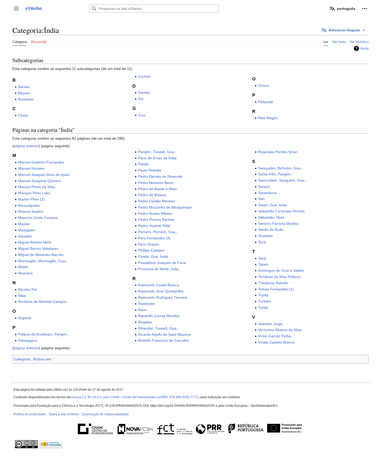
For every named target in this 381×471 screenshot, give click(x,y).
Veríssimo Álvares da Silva (279, 330)
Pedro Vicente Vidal (154, 226)
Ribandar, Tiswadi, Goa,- (158, 328)
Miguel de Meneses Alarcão (41, 255)
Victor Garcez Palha (274, 336)
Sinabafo (265, 236)
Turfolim (264, 301)
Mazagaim (26, 230)
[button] (16, 9)
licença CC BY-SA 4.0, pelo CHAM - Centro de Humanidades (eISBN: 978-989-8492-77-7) (134, 397)
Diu (141, 99)
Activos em (42, 359)
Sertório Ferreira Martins (278, 224)
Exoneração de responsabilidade (105, 414)
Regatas (145, 322)
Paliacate (265, 102)
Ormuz (263, 85)
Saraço (264, 186)
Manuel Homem (31, 168)
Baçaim (24, 93)
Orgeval (24, 318)
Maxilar (24, 224)
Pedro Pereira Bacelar (156, 219)
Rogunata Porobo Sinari (278, 152)
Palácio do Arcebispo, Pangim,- (43, 334)
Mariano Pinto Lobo (34, 193)
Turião (263, 307)
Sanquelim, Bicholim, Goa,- (280, 168)
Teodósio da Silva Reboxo (279, 277)
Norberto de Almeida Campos (42, 301)
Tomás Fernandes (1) (276, 289)
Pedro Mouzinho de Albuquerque (165, 207)
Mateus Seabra (30, 211)
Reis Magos (268, 118)
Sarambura (267, 193)
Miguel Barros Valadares (38, 248)
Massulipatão (29, 205)
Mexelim (25, 236)
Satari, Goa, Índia (272, 205)
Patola (143, 164)
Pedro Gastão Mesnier (156, 201)
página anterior (26, 146)
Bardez (24, 87)
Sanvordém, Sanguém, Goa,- (282, 180)
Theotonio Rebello (273, 283)
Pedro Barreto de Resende (160, 176)
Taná (262, 258)
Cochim (144, 76)
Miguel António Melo (34, 242)
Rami (142, 310)
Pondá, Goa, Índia (153, 256)
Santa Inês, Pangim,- (275, 174)
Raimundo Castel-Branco (158, 285)
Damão (144, 92)
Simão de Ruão (271, 229)
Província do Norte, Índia (158, 269)
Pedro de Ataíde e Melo (157, 189)
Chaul (23, 115)
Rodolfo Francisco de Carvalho (163, 340)
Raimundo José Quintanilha (161, 291)
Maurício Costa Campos (38, 218)
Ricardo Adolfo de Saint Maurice (164, 334)
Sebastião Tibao (271, 217)
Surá (262, 242)
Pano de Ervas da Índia (157, 158)
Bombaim (26, 99)
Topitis (263, 295)
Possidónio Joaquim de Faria (162, 263)
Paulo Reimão (149, 170)
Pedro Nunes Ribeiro (155, 213)
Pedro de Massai (152, 195)
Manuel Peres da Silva (36, 187)
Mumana (25, 273)
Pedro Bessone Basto (156, 183)
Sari (261, 199)
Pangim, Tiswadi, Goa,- (157, 152)
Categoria (22, 359)
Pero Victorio (148, 244)
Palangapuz (28, 340)
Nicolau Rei (27, 289)
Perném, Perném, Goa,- (158, 232)
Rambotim (146, 304)
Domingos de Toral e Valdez (281, 270)
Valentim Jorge (270, 324)
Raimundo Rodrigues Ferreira (162, 297)
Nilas (22, 296)
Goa (141, 115)
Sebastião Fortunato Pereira (281, 211)
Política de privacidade (29, 414)
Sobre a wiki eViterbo (64, 414)
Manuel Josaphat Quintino (39, 181)
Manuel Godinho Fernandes (41, 162)
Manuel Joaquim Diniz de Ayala (43, 175)
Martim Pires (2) (31, 199)
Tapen (263, 264)
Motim (23, 267)
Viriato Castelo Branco (276, 342)
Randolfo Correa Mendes (159, 316)
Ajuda (364, 48)
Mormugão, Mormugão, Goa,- (42, 261)
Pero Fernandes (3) (154, 238)
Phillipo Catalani (151, 250)
